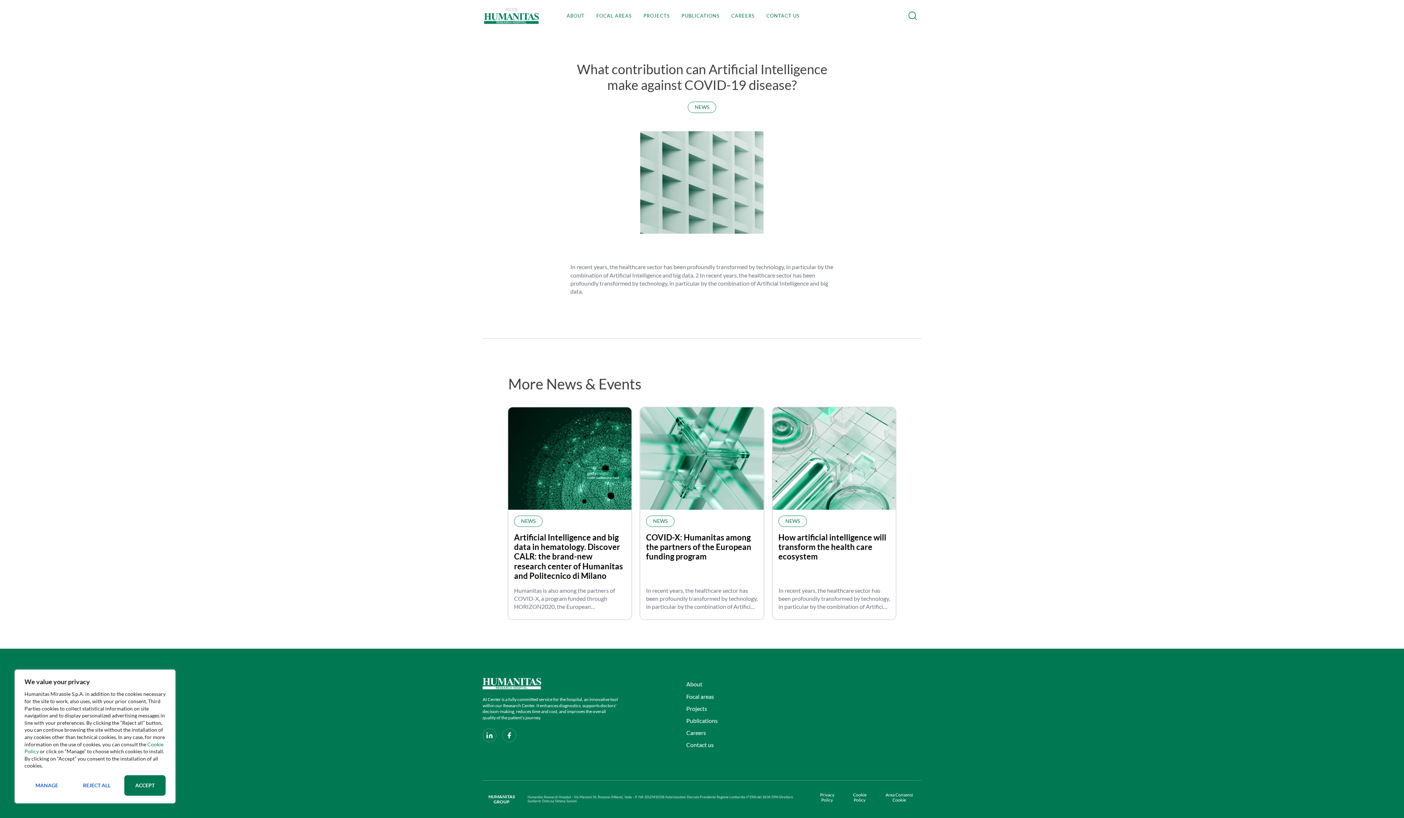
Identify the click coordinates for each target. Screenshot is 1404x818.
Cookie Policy (860, 797)
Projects (657, 16)
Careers (743, 16)
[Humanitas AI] (551, 683)
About (576, 16)
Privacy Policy (827, 797)
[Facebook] (509, 735)
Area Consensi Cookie (899, 797)
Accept (145, 785)
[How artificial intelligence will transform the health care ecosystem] (834, 458)
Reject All (96, 785)
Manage (46, 785)
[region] (95, 736)
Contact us (783, 16)
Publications (701, 16)
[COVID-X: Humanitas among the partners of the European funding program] (701, 458)
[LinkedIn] (490, 735)
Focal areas (614, 16)
